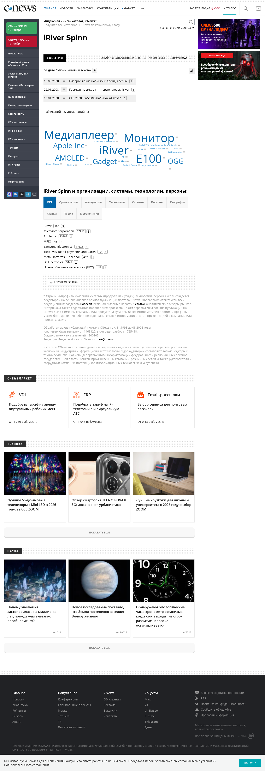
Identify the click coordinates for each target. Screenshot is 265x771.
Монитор (149, 137)
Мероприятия (89, 213)
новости (86, 304)
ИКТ (49, 202)
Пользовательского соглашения (26, 765)
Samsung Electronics (104, 141)
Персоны (157, 202)
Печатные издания (71, 727)
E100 (149, 158)
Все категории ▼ (177, 28)
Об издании (112, 699)
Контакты (110, 716)
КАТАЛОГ (230, 8)
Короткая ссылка (66, 282)
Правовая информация (217, 715)
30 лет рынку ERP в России (18, 75)
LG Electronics (175, 152)
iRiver (114, 149)
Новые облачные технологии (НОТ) (69, 267)
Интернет (13, 156)
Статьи (52, 213)
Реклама (110, 705)
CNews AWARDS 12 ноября (18, 41)
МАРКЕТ (129, 8)
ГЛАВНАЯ (49, 8)
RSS (203, 698)
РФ (123, 157)
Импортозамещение (20, 105)
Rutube (150, 716)
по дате (49, 70)
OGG (176, 161)
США (123, 160)
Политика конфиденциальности (223, 704)
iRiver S (70, 164)
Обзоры (18, 716)
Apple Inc (68, 145)
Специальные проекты (74, 705)
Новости (18, 699)
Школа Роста (15, 53)
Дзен (148, 727)
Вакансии (110, 710)
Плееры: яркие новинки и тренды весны (98, 81)
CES (87, 164)
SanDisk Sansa (130, 165)
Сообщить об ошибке (216, 709)
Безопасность (16, 113)
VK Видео (151, 710)
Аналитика (85, 8)
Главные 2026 (21, 87)
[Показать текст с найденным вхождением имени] (94, 70)
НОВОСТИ (66, 8)
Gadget (105, 161)
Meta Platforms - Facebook (62, 257)
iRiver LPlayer (52, 164)
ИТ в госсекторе (17, 122)
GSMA (175, 148)
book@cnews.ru (181, 58)
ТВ (59, 722)
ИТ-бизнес (14, 164)
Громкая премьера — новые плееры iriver (99, 89)
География (177, 202)
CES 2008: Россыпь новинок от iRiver (95, 98)
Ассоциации (93, 202)
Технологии (117, 202)
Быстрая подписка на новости (222, 693)
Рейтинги (13, 173)
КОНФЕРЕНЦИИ (108, 8)
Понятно (250, 763)
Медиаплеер (79, 134)
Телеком (13, 147)
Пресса (68, 213)
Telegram (151, 722)
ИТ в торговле (16, 139)
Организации (68, 202)
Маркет (63, 710)
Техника (64, 716)
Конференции (68, 699)
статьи (140, 304)
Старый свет (147, 165)
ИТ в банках (15, 130)
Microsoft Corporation (59, 231)
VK (146, 705)
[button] (246, 8)
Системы (138, 202)
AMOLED (70, 158)
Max (148, 699)
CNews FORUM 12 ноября (17, 28)
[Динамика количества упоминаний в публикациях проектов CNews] (192, 71)
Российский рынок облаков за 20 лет (18, 63)
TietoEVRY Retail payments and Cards (158, 144)
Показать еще (99, 532)
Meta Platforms (157, 148)
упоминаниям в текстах (74, 70)
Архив (16, 722)
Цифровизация (16, 96)
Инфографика (16, 181)
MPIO (140, 149)
